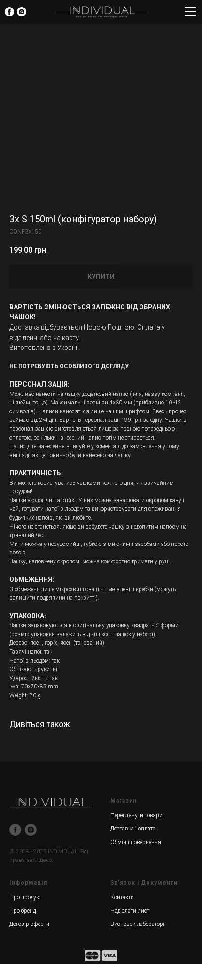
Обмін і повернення (135, 842)
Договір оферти (29, 924)
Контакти (122, 897)
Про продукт (25, 897)
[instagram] (31, 830)
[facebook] (15, 830)
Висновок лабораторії (138, 924)
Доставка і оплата (132, 828)
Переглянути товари (136, 815)
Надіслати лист (129, 911)
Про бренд (22, 911)
